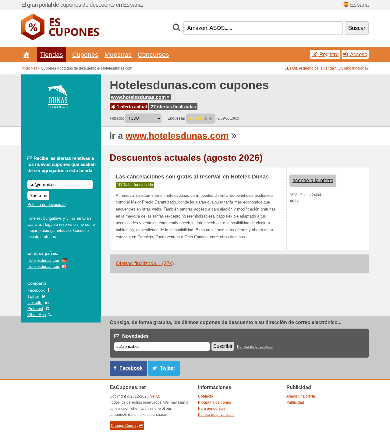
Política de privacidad (46, 204)
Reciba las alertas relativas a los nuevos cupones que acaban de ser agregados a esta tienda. (61, 164)
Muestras (118, 54)
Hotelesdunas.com (43, 260)
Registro (328, 54)
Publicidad (295, 402)
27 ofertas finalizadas (173, 106)
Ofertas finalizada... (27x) (145, 263)
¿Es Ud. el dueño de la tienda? (310, 68)
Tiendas (51, 54)
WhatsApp (36, 314)
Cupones (85, 54)
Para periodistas (211, 408)
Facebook (36, 290)
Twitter (33, 296)
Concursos (153, 54)
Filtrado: (117, 118)
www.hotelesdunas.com (138, 97)
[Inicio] (25, 54)
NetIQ (154, 396)
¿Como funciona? (354, 68)
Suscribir (38, 195)
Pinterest (35, 308)
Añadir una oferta (300, 396)
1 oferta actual (131, 106)
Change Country (124, 425)
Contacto (205, 396)
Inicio (25, 68)
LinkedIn (34, 302)
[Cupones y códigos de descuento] (60, 39)
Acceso (358, 54)
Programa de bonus (214, 402)
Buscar (356, 28)
